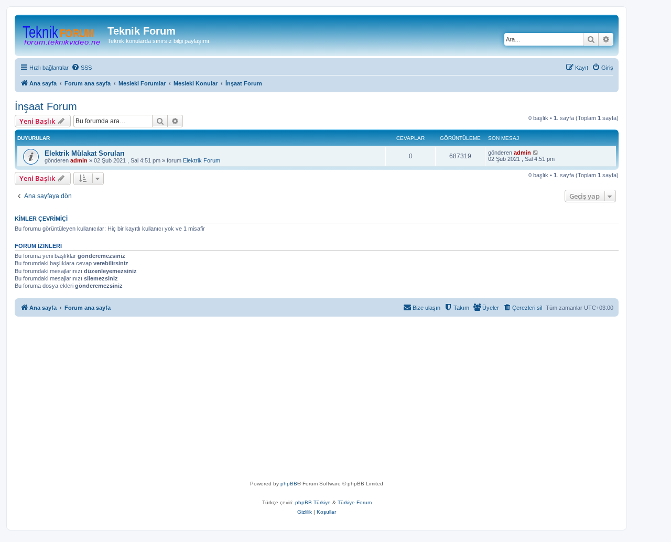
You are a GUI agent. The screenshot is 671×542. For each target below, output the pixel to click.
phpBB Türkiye (313, 502)
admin (79, 160)
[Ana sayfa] (62, 34)
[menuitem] (81, 67)
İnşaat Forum (46, 106)
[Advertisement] (334, 400)
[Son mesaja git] (536, 152)
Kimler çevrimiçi (41, 218)
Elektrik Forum (201, 160)
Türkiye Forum (355, 502)
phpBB (288, 483)
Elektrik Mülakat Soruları (85, 153)
